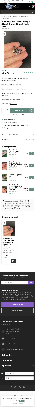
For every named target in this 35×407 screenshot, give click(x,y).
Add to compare (6, 115)
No (26, 401)
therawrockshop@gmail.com (12, 207)
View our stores (17, 310)
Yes (21, 401)
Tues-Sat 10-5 (10, 344)
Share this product (18, 115)
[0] (33, 6)
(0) (10, 28)
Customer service (17, 304)
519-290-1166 (10, 338)
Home (3, 16)
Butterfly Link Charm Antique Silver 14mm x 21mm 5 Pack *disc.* (8, 242)
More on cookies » (18, 403)
